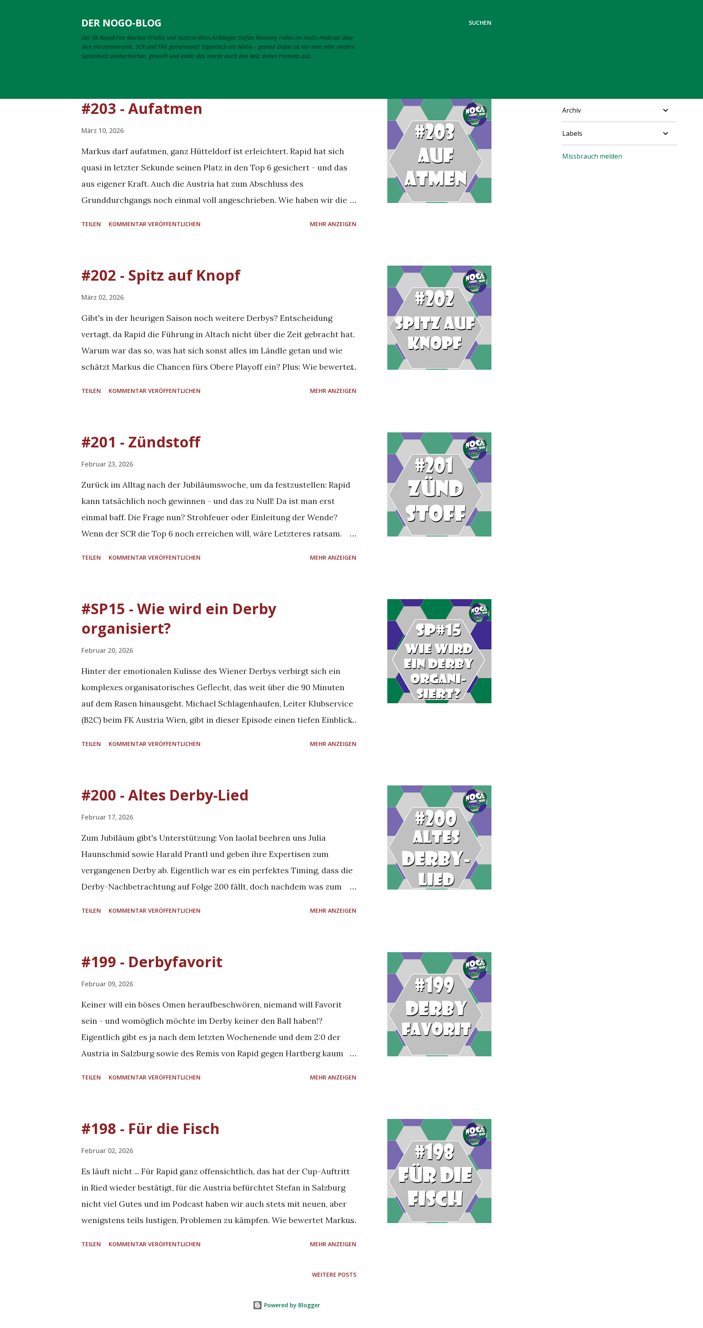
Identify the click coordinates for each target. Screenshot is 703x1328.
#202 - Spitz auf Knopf (160, 275)
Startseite (100, 76)
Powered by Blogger (291, 1305)
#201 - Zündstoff (140, 442)
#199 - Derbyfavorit (152, 962)
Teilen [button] (91, 224)
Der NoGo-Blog (121, 22)
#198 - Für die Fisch (150, 1128)
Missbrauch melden (592, 156)
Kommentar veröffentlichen (155, 224)
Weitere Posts (334, 1274)
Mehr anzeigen (333, 224)
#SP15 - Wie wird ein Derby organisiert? (178, 618)
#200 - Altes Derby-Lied (165, 795)
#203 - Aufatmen (142, 108)
